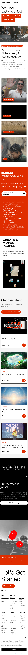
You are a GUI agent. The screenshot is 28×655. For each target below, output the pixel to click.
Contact (3, 601)
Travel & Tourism (12, 608)
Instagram (6, 590)
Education (12, 598)
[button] (26, 637)
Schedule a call (7, 585)
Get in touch (12, 502)
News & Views (5, 598)
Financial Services (12, 604)
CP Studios (22, 599)
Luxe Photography (22, 604)
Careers (3, 599)
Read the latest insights (9, 311)
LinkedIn (2, 590)
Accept (14, 649)
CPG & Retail (13, 601)
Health (11, 599)
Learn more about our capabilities (9, 193)
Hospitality (21, 598)
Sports (20, 601)
